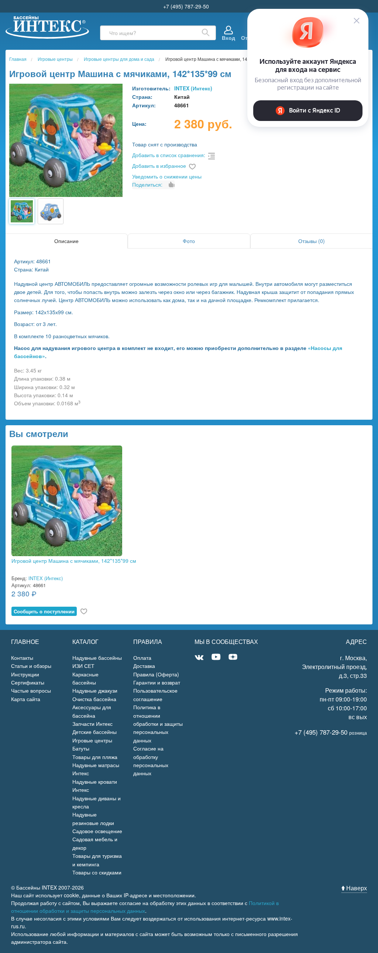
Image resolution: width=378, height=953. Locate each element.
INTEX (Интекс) (193, 88)
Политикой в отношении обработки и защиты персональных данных (145, 906)
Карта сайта (25, 699)
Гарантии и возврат (156, 682)
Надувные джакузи (94, 690)
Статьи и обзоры (31, 665)
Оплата (142, 657)
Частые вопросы (31, 690)
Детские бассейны (94, 731)
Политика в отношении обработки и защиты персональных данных (158, 723)
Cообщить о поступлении (44, 611)
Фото (189, 241)
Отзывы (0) (311, 241)
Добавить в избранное (159, 165)
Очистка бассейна (94, 699)
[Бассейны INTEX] (47, 26)
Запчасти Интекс (92, 723)
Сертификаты (27, 682)
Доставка (144, 665)
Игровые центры (92, 740)
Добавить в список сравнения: (168, 155)
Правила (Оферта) (156, 674)
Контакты (22, 657)
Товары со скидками (96, 872)
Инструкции (25, 674)
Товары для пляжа (94, 756)
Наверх (356, 888)
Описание (66, 241)
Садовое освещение (97, 831)
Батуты (80, 748)
